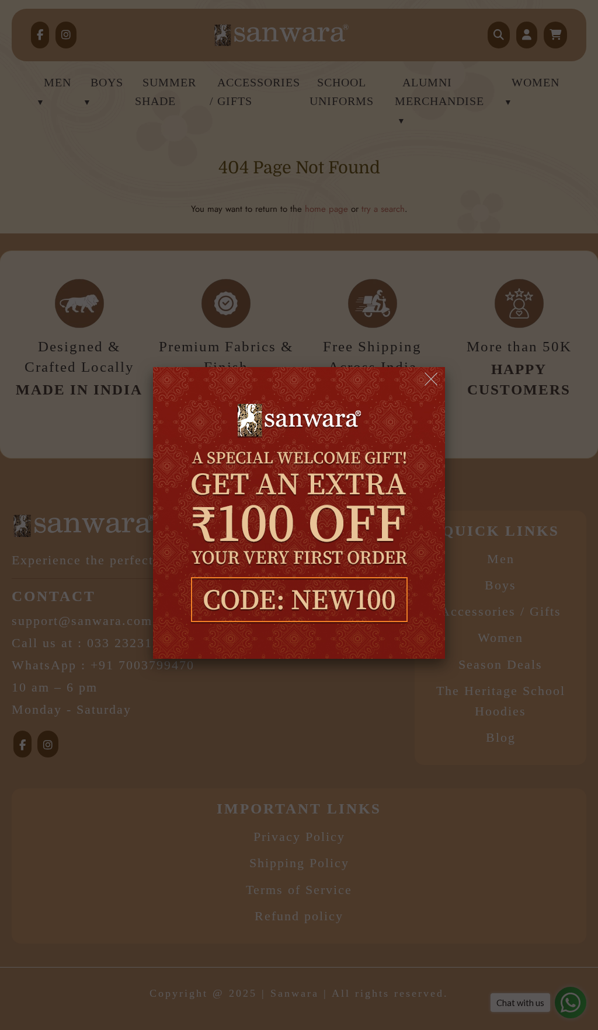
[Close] (432, 379)
